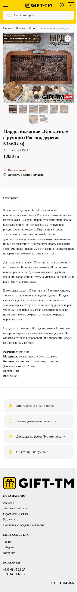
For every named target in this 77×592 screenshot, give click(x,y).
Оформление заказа (15, 514)
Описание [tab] (10, 198)
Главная (7, 28)
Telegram (9, 547)
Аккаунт (8, 502)
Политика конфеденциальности (23, 525)
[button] (70, 5)
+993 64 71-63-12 (14, 574)
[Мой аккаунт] (61, 5)
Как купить (10, 519)
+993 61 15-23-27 (14, 569)
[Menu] (9, 5)
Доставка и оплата (15, 508)
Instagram (9, 553)
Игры (32, 28)
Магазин (20, 28)
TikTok (7, 541)
